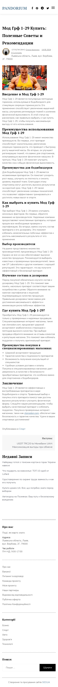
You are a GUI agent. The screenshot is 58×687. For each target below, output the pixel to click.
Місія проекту (9, 585)
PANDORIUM (14, 8)
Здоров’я (7, 639)
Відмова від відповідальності (17, 594)
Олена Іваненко (33, 50)
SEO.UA (46, 682)
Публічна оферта (11, 599)
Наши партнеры (10, 590)
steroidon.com (31, 413)
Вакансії (6, 571)
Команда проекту (11, 581)
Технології (7, 644)
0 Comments (16, 53)
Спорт (22, 428)
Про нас (6, 566)
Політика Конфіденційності (16, 604)
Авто (4, 634)
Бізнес (5, 625)
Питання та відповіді (12, 576)
